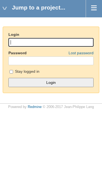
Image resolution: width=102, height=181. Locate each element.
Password (51, 53)
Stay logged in (26, 71)
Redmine (35, 107)
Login (13, 34)
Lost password (81, 53)
